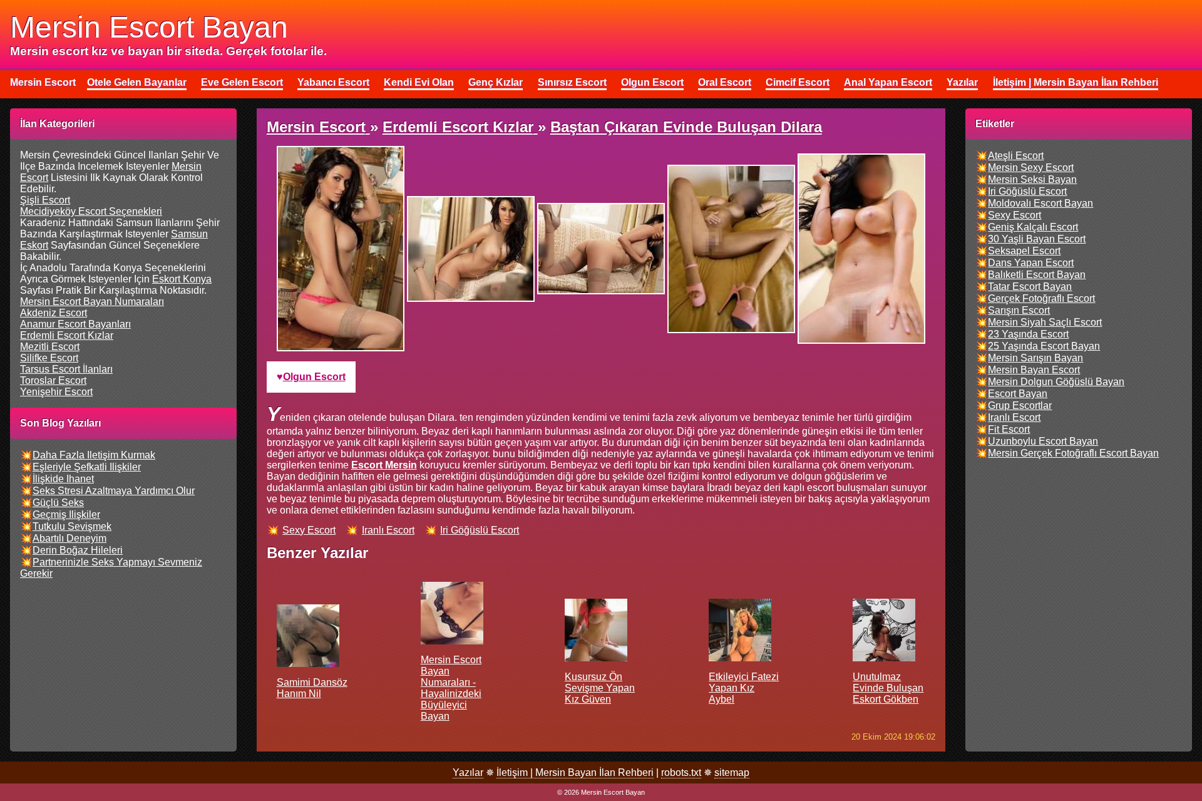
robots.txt (681, 772)
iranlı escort (388, 530)
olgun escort (314, 376)
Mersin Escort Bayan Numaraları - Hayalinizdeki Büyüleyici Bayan (451, 687)
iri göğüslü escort (479, 530)
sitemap (731, 772)
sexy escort (309, 530)
